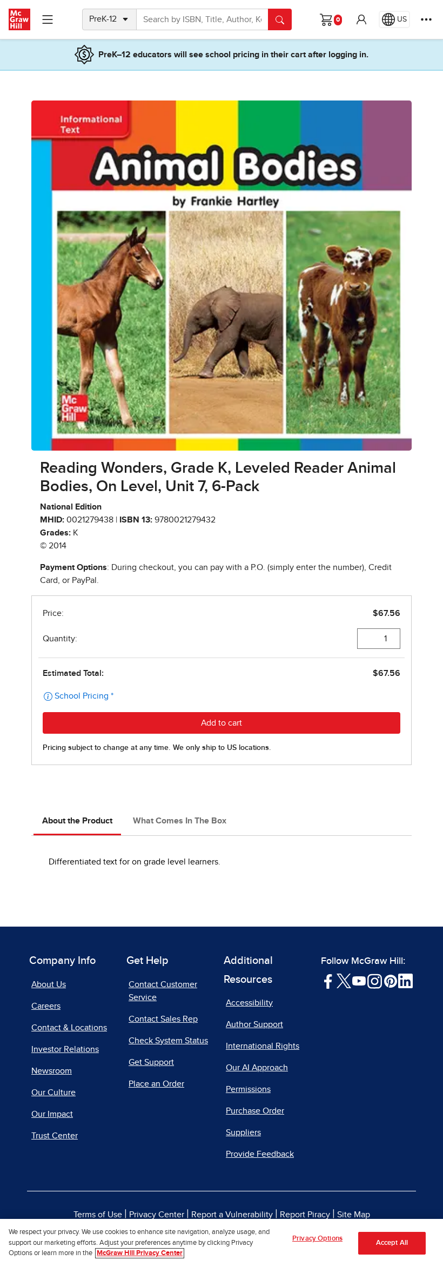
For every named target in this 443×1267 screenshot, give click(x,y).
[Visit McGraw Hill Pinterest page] (390, 980)
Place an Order (156, 1084)
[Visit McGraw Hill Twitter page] (344, 980)
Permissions (248, 1089)
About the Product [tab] (77, 820)
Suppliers (243, 1132)
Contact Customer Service (163, 991)
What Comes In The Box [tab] (179, 820)
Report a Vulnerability (232, 1214)
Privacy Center (156, 1214)
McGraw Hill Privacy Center (140, 1253)
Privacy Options (317, 1238)
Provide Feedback (260, 1154)
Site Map (353, 1214)
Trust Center (54, 1135)
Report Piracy (305, 1214)
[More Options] (426, 19)
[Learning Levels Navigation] (47, 19)
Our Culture (53, 1092)
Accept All (392, 1242)
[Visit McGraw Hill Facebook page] (328, 980)
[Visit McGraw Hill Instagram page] (374, 980)
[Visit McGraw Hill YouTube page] (359, 980)
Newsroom (51, 1071)
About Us (48, 984)
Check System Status (168, 1040)
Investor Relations (65, 1049)
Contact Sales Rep (163, 1019)
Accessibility (249, 1002)
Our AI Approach (257, 1067)
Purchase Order (255, 1111)
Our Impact (52, 1114)
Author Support (254, 1024)
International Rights (262, 1046)
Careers (46, 1006)
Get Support (151, 1062)
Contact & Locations (69, 1027)
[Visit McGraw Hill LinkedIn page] (405, 980)
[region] (221, 1243)
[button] (361, 19)
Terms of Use (97, 1214)
